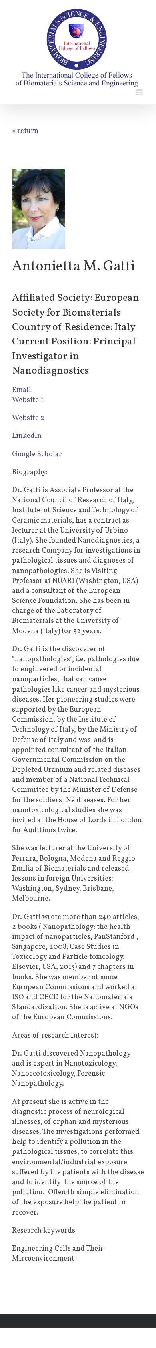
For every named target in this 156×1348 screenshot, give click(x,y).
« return (25, 131)
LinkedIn (27, 436)
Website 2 (28, 418)
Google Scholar (37, 454)
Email (21, 390)
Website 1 (27, 400)
